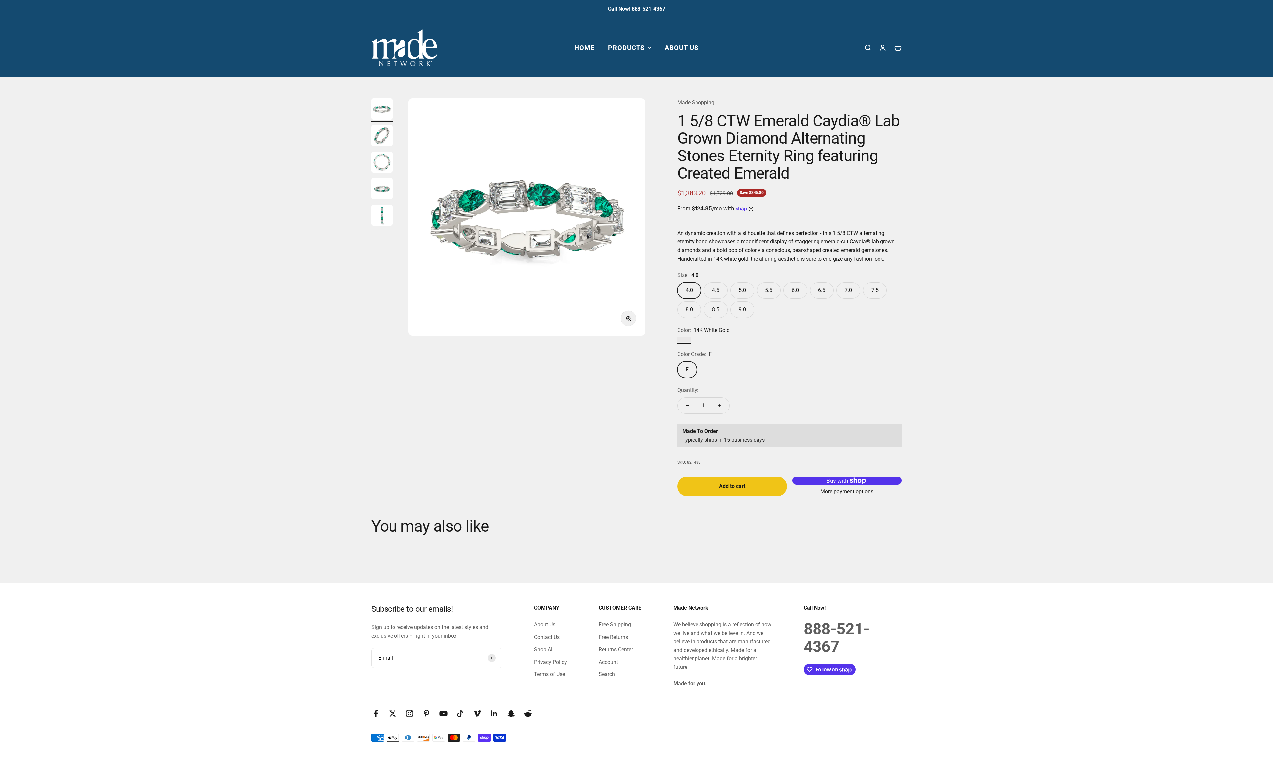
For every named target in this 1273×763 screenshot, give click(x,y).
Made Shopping (695, 102)
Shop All (544, 649)
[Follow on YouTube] (443, 713)
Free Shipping (615, 624)
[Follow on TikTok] (460, 713)
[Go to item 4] (382, 189)
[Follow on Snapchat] (511, 713)
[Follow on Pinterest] (426, 713)
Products (626, 47)
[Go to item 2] (382, 136)
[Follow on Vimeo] (477, 713)
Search (607, 674)
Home (585, 47)
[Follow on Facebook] (375, 713)
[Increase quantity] (719, 405)
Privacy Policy (550, 662)
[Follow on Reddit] (527, 713)
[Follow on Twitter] (392, 713)
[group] (526, 217)
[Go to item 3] (382, 163)
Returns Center (616, 649)
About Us (681, 47)
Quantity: (687, 390)
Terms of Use (549, 674)
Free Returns (613, 637)
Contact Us (547, 637)
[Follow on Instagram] (409, 713)
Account (608, 662)
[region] (526, 217)
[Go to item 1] (382, 110)
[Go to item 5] (382, 216)
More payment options (846, 491)
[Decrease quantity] (687, 405)
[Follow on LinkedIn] (494, 713)
